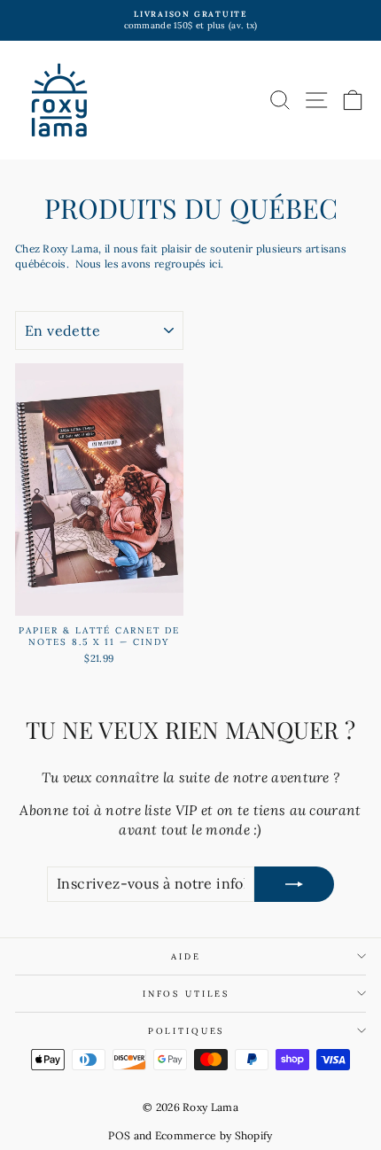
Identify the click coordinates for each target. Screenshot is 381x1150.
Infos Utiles (186, 993)
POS (119, 1135)
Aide (185, 956)
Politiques (186, 1031)
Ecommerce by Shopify (214, 1135)
